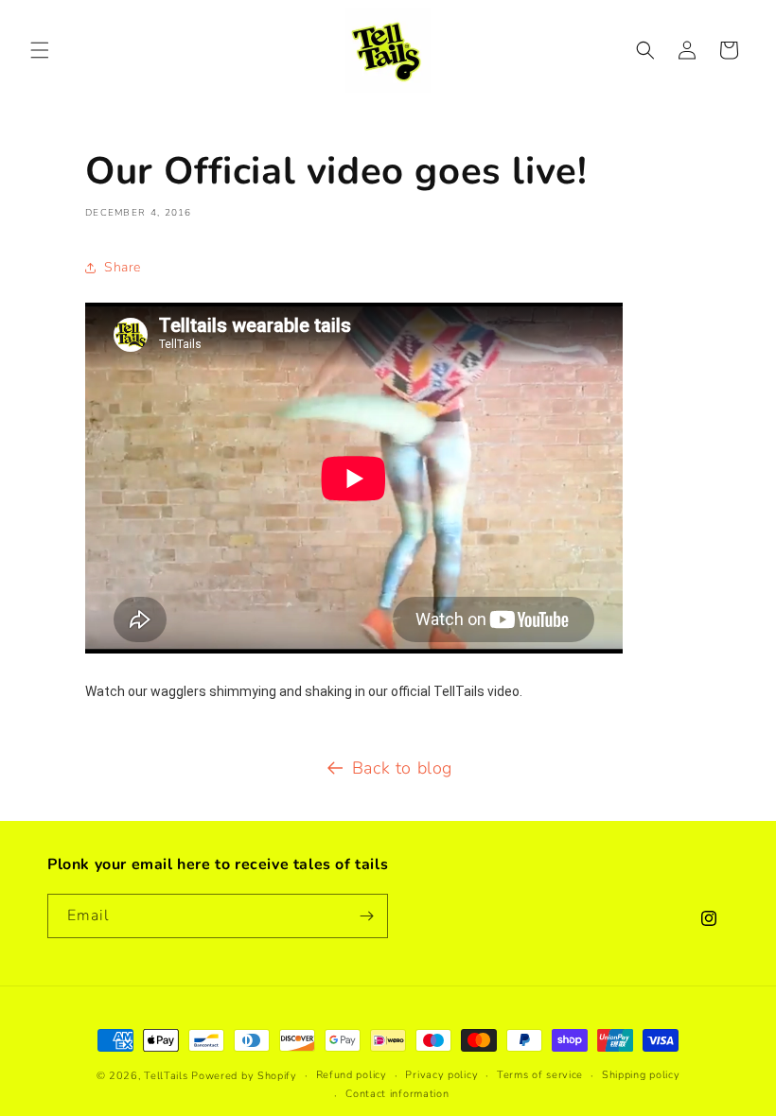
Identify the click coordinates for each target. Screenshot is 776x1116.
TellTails (165, 1076)
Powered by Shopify (244, 1076)
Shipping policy (641, 1075)
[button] (40, 50)
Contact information (397, 1094)
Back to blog (402, 768)
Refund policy (351, 1075)
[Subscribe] (366, 916)
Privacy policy (441, 1075)
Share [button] (122, 267)
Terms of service (540, 1075)
